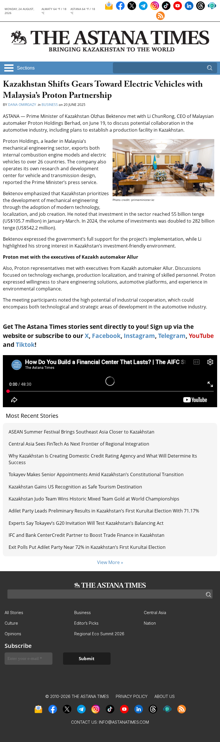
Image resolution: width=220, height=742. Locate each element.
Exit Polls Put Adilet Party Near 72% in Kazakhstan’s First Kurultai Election (87, 547)
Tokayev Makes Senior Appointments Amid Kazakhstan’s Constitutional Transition (97, 474)
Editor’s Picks (86, 623)
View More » (110, 562)
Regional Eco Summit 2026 (99, 633)
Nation (150, 623)
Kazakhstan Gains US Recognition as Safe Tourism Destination (75, 487)
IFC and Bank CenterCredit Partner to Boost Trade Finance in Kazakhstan (86, 535)
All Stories (14, 612)
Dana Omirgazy (22, 104)
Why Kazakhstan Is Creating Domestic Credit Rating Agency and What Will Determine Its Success (103, 459)
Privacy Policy (132, 696)
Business (50, 104)
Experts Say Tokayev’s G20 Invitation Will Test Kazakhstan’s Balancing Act (86, 523)
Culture (11, 623)
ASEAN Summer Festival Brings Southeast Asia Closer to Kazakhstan (81, 432)
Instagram (139, 336)
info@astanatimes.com (124, 722)
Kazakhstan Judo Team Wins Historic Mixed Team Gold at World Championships (94, 499)
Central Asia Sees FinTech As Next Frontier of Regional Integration (79, 444)
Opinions (13, 633)
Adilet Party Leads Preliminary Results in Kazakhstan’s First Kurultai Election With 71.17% (104, 511)
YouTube (201, 336)
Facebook (106, 336)
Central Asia (155, 612)
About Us (164, 696)
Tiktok (25, 345)
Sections (26, 68)
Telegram (172, 336)
